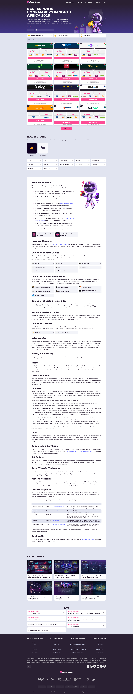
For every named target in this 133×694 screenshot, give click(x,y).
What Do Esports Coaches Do (78, 649)
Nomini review (93, 60)
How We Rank (99, 649)
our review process (42, 187)
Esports (80, 2)
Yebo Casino (35, 652)
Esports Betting (70, 2)
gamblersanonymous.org (58, 506)
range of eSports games (66, 203)
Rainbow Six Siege (56, 649)
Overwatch (56, 642)
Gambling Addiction (84, 692)
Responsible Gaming (67, 692)
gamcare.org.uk (56, 520)
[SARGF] (87, 679)
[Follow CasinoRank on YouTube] (98, 666)
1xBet (34, 644)
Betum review (93, 102)
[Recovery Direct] (51, 679)
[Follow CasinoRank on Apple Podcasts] (104, 666)
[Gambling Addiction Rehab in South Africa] (64, 679)
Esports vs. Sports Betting (78, 647)
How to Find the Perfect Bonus (78, 644)
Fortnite (56, 644)
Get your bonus (40, 57)
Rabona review (66, 81)
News (104, 2)
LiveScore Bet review (40, 123)
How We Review (100, 647)
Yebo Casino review (39, 102)
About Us (99, 642)
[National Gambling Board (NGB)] (41, 679)
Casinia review (93, 81)
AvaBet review (40, 81)
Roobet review (66, 102)
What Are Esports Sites (78, 642)
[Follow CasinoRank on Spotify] (101, 666)
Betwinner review (40, 60)
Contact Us (100, 644)
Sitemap (98, 692)
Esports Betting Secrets (78, 652)
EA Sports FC (56, 652)
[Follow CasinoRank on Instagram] (91, 666)
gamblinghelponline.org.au (59, 524)
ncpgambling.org (57, 510)
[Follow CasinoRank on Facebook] (88, 666)
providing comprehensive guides (60, 244)
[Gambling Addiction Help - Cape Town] (78, 679)
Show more (65, 128)
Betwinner (35, 642)
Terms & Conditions (38, 692)
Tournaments (88, 2)
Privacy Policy (99, 652)
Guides (98, 2)
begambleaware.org (57, 514)
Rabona (35, 649)
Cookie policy (53, 692)
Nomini (35, 647)
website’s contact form (88, 539)
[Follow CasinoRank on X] (94, 666)
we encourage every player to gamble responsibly (80, 451)
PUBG (56, 647)
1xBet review (66, 60)
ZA (28, 666)
